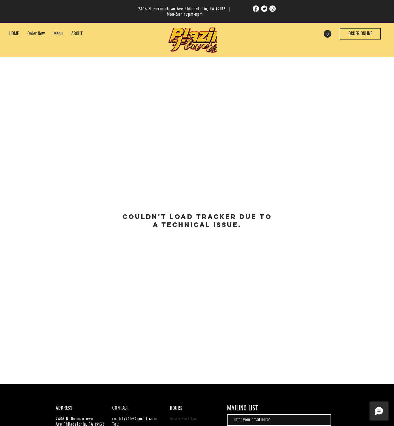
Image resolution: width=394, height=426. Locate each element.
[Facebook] (256, 8)
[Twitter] (264, 8)
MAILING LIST (242, 408)
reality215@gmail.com (134, 418)
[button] (327, 34)
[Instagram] (272, 8)
